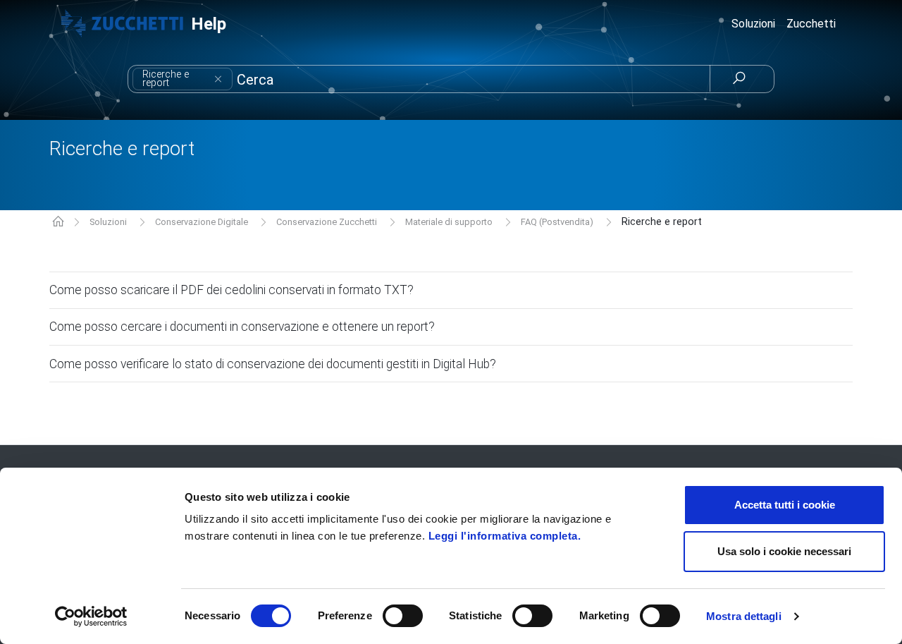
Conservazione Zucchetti (326, 222)
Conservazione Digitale (201, 222)
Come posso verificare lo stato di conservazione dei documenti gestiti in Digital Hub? (272, 364)
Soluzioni (108, 222)
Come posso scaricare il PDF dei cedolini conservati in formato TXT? (231, 290)
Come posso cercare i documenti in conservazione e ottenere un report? (242, 327)
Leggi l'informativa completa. (504, 536)
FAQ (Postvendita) (557, 222)
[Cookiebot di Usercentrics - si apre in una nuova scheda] (91, 616)
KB (58, 222)
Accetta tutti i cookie (784, 505)
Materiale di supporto (449, 222)
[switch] (403, 615)
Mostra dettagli (743, 616)
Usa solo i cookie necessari (784, 551)
